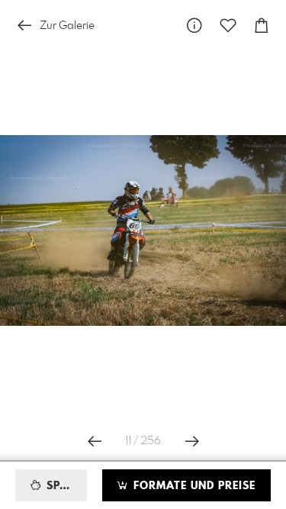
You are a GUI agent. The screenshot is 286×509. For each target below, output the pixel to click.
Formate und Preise (192, 486)
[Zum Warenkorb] (261, 25)
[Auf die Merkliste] (228, 25)
